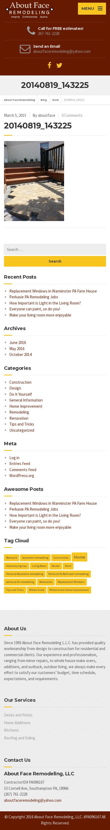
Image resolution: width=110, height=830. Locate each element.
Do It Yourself (20, 394)
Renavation (18, 418)
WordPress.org (21, 475)
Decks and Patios (18, 714)
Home (79, 557)
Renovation (46, 582)
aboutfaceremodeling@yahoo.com (32, 800)
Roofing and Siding (19, 737)
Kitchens (11, 730)
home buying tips (16, 566)
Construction (20, 382)
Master (56, 566)
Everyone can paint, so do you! (34, 308)
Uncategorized (21, 430)
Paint (68, 566)
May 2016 (16, 348)
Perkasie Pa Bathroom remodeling (68, 574)
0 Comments (72, 115)
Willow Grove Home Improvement (69, 590)
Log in (14, 457)
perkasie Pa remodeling (20, 582)
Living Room (39, 566)
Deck (55, 100)
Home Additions (17, 722)
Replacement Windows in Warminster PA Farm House (53, 291)
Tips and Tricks (21, 424)
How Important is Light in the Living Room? (45, 303)
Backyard (11, 557)
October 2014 (20, 354)
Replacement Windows (71, 582)
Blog (44, 100)
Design (15, 388)
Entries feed (19, 463)
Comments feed (22, 469)
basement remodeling (35, 557)
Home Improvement (25, 406)
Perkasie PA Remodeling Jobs (33, 296)
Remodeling (19, 412)
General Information (26, 400)
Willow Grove (36, 590)
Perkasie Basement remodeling (24, 574)
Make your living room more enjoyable (40, 315)
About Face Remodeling (19, 100)
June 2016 (17, 342)
